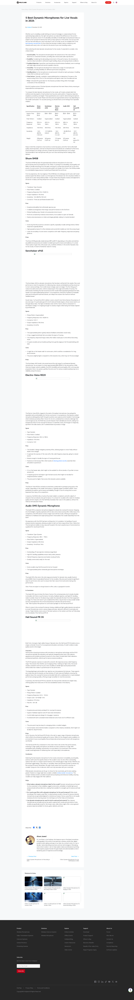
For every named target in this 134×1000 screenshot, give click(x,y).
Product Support (88, 935)
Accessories (57, 2)
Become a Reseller (88, 942)
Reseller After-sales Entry (90, 946)
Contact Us (109, 939)
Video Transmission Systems (25, 935)
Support (74, 2)
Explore (66, 2)
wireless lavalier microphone (65, 773)
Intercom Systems (22, 939)
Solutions (47, 2)
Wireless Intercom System (48, 932)
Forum (108, 932)
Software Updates (111, 950)
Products (39, 2)
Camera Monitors (22, 942)
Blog (26, 9)
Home (23, 9)
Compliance (109, 942)
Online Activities (69, 932)
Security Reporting (111, 946)
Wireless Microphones (23, 932)
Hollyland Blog (69, 939)
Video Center (68, 950)
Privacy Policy (29, 988)
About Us (93, 2)
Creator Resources (70, 942)
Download (86, 932)
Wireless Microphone (47, 935)
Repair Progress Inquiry (90, 950)
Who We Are (110, 935)
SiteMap (19, 988)
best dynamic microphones (33, 43)
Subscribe (21, 971)
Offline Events (69, 935)
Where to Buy (84, 2)
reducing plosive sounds (60, 461)
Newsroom (68, 946)
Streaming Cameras (22, 946)
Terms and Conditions (43, 988)
